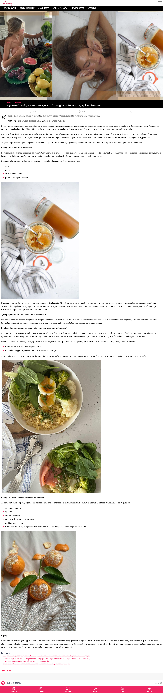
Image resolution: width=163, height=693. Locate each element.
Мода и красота (60, 8)
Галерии (41, 691)
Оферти (149, 691)
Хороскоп (92, 8)
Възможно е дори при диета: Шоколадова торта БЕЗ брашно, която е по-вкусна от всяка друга (46, 656)
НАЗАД (9, 671)
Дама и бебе (43, 8)
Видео (95, 691)
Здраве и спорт (77, 8)
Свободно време (27, 8)
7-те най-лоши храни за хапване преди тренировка (26, 661)
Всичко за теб (10, 8)
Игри (122, 691)
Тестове (68, 691)
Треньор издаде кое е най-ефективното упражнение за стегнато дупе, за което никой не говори (47, 658)
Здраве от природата (14, 102)
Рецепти (14, 691)
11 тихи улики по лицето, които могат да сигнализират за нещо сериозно (36, 664)
